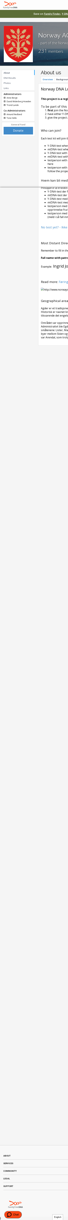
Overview (48, 79)
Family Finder (52, 13)
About (7, 72)
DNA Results (10, 77)
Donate (18, 130)
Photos (7, 83)
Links (6, 88)
